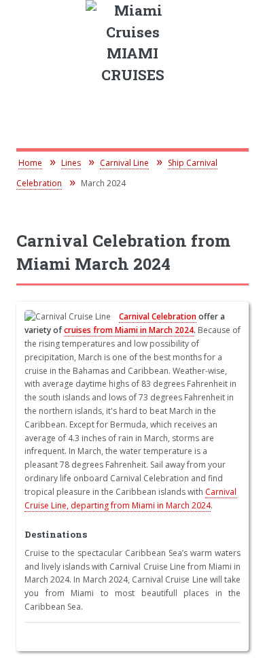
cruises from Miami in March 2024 (129, 330)
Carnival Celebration (157, 316)
